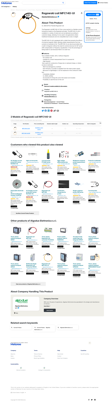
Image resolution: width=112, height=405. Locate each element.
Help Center (60, 354)
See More (47, 306)
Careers (13, 358)
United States (103, 2)
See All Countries (85, 354)
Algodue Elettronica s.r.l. (49, 17)
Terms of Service (38, 354)
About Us (13, 354)
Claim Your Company (62, 358)
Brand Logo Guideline (39, 358)
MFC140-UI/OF (26, 133)
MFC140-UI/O (26, 128)
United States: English (18, 392)
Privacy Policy (37, 356)
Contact (59, 356)
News (12, 356)
